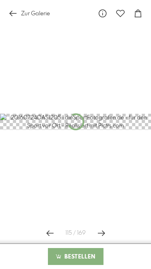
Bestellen (78, 257)
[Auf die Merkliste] (120, 13)
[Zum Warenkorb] (138, 13)
